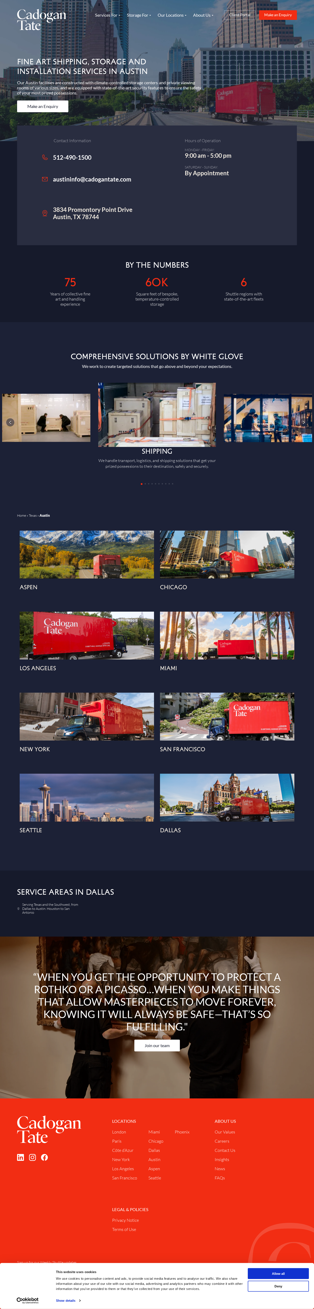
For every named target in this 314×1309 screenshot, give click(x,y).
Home (21, 515)
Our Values (225, 1132)
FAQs (220, 1178)
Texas (33, 515)
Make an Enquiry (278, 14)
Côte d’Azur (123, 1150)
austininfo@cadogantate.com (92, 179)
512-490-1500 (72, 157)
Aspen (154, 1168)
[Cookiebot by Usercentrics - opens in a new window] (27, 1300)
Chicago (155, 1141)
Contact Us (225, 1150)
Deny (278, 1286)
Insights (222, 1159)
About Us (225, 1121)
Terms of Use (124, 1229)
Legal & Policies (130, 1209)
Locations (124, 1121)
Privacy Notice (125, 1220)
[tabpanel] (157, 426)
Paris (117, 1141)
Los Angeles (123, 1168)
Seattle (154, 1178)
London (119, 1132)
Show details (65, 1300)
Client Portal (240, 14)
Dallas (154, 1150)
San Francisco (124, 1178)
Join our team (157, 1045)
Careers (222, 1141)
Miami (154, 1132)
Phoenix (182, 1132)
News (220, 1168)
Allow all (278, 1273)
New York (121, 1159)
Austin (154, 1159)
